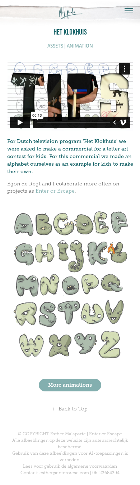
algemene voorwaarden (92, 466)
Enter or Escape (55, 191)
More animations (70, 385)
